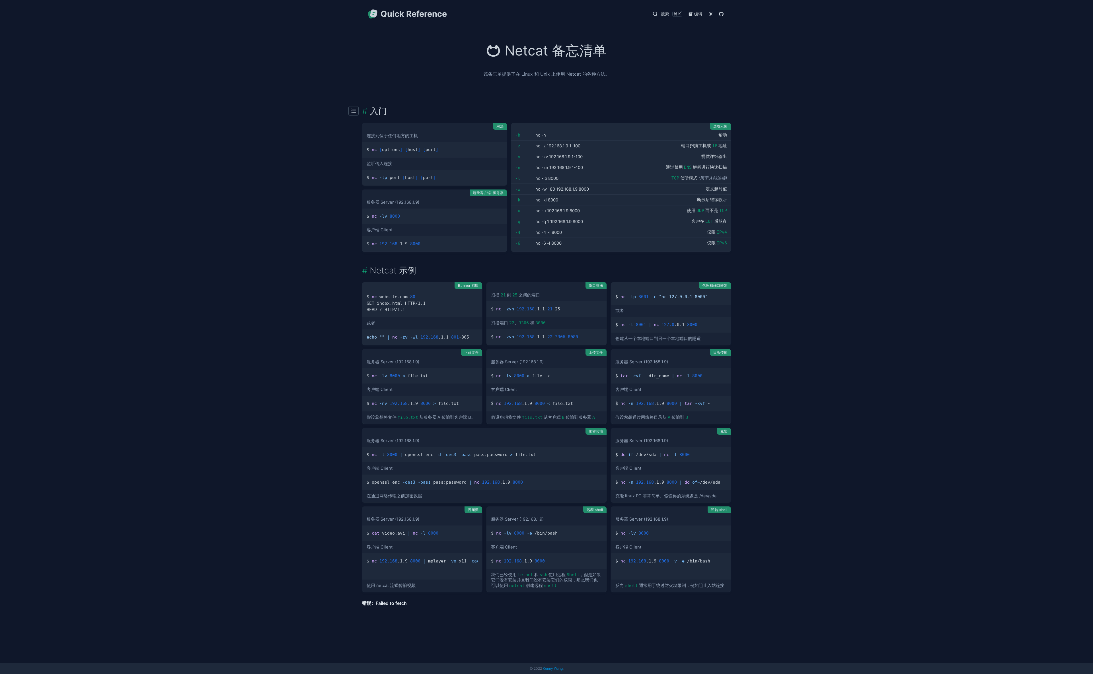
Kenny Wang (553, 668)
